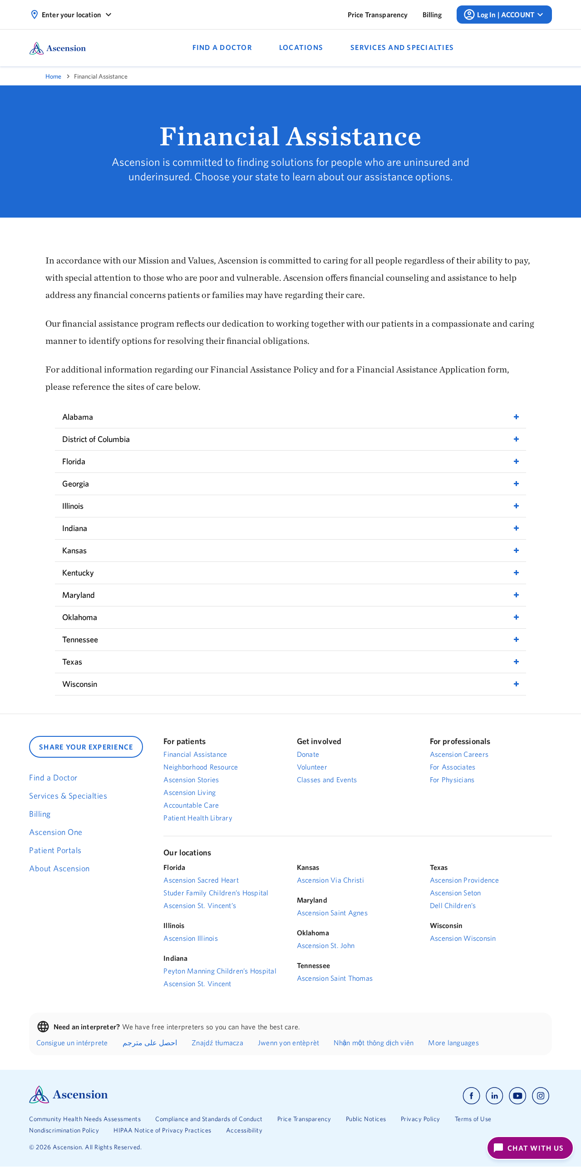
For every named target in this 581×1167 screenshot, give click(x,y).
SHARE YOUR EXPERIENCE (86, 747)
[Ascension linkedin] (494, 1096)
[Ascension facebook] (471, 1096)
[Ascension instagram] (540, 1096)
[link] (378, 14)
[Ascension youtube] (518, 1096)
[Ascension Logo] (68, 1101)
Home (53, 76)
